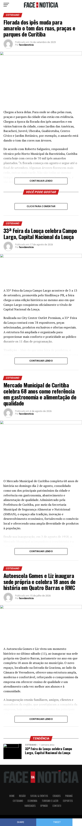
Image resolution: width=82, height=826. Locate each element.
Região (22, 796)
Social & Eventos (39, 796)
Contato (56, 806)
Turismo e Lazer (50, 801)
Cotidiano (18, 801)
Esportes (68, 801)
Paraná (68, 796)
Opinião (44, 806)
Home (11, 796)
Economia (32, 801)
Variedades (30, 806)
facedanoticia (26, 45)
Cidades (57, 796)
